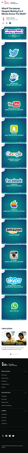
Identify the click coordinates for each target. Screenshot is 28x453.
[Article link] (14, 341)
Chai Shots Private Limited (11, 445)
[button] (2, 2)
